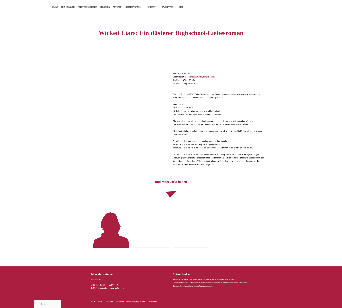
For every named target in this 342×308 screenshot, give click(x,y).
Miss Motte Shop (95, 107)
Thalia (125, 107)
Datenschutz (152, 302)
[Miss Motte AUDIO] (25, 7)
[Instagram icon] (247, 302)
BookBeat (112, 107)
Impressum (140, 302)
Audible (79, 107)
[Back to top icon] (329, 302)
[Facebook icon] (242, 302)
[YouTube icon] (244, 302)
